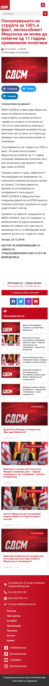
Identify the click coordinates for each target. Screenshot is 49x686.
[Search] (45, 13)
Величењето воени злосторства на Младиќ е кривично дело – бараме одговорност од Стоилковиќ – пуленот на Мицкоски (24, 473)
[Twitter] (20, 301)
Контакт (11, 635)
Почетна (11, 611)
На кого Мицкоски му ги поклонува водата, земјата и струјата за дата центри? (35, 359)
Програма (12, 630)
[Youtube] (35, 301)
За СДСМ (12, 621)
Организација (14, 625)
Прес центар (13, 616)
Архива (10, 640)
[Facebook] (13, 301)
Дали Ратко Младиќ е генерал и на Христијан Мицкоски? (33, 327)
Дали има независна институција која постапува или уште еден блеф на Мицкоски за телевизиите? (34, 374)
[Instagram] (28, 301)
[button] (43, 5)
